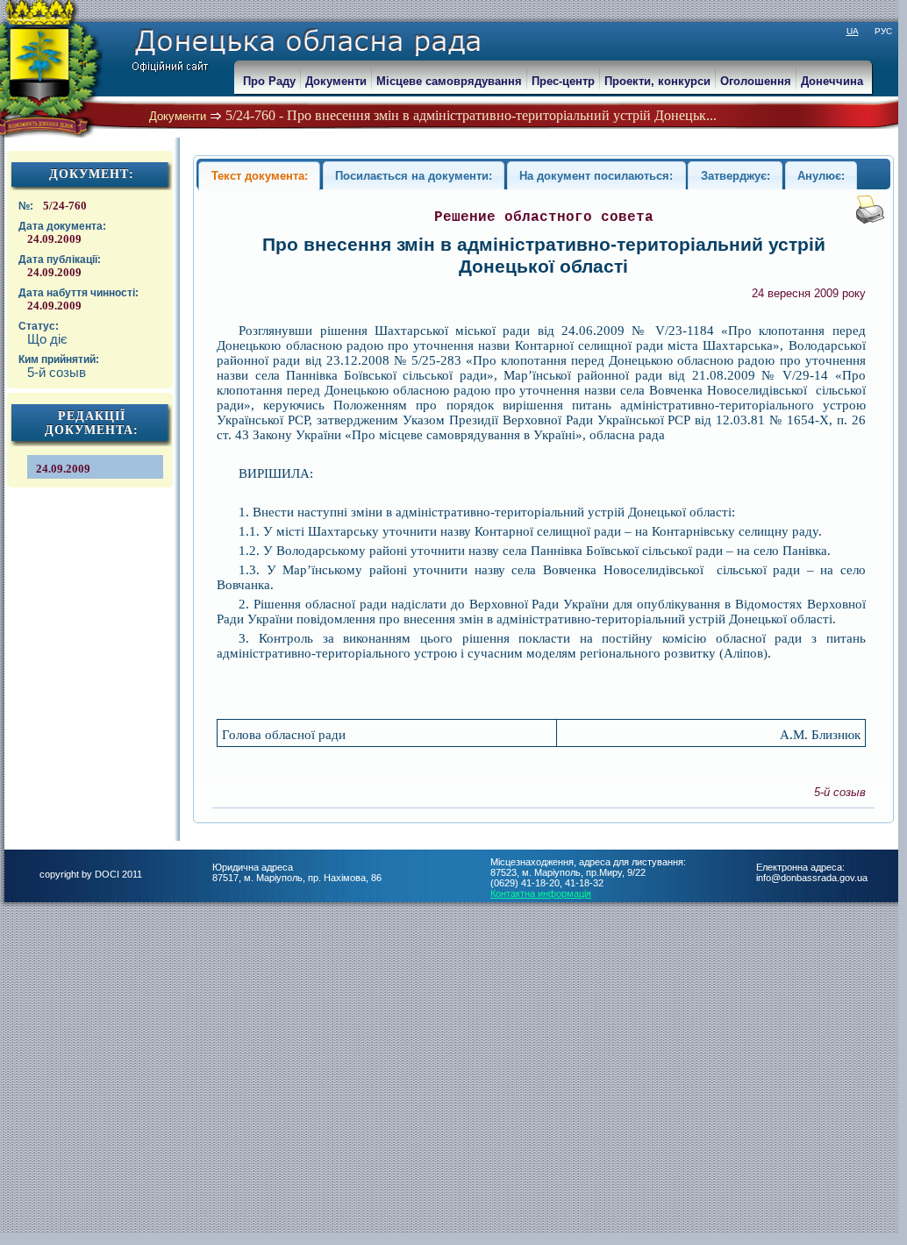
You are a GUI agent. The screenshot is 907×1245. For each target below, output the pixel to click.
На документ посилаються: (596, 175)
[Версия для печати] (870, 219)
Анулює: (821, 175)
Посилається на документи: (413, 175)
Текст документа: (259, 175)
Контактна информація (540, 893)
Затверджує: (735, 175)
